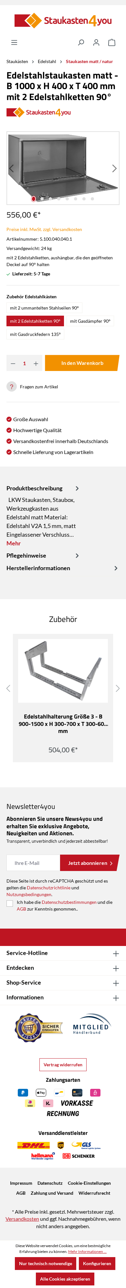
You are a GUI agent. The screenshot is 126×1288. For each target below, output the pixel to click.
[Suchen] (81, 42)
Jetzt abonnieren (87, 863)
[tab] (43, 515)
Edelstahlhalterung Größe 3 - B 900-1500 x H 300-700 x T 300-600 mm (63, 724)
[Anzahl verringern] (13, 363)
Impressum (21, 1183)
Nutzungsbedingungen (28, 894)
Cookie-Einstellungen (89, 1183)
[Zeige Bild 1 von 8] (33, 199)
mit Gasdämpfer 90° (90, 321)
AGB (21, 909)
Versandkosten (22, 1219)
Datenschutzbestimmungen (69, 902)
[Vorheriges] (12, 168)
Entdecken (20, 967)
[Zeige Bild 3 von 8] (50, 199)
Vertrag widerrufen (63, 1064)
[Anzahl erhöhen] (36, 363)
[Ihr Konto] (96, 42)
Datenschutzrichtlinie (48, 887)
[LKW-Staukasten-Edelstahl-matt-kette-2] (63, 168)
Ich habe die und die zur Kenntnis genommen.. (64, 905)
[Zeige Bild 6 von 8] (75, 199)
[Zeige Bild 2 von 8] (42, 199)
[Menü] (14, 42)
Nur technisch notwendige (45, 1263)
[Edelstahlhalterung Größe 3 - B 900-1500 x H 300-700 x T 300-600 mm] (63, 671)
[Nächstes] (114, 168)
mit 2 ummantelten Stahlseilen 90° (44, 307)
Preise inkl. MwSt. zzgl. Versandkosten (44, 229)
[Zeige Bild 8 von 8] (92, 199)
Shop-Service (23, 982)
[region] (63, 168)
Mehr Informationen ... (87, 1251)
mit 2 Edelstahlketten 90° (35, 321)
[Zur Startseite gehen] (63, 20)
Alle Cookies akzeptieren (65, 1279)
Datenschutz (50, 1183)
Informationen (25, 997)
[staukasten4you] (63, 112)
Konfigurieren (97, 1263)
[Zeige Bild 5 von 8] (67, 199)
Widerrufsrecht (94, 1193)
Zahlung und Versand (52, 1193)
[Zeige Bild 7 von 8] (84, 199)
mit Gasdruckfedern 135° (35, 334)
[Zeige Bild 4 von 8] (58, 199)
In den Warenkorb (82, 363)
